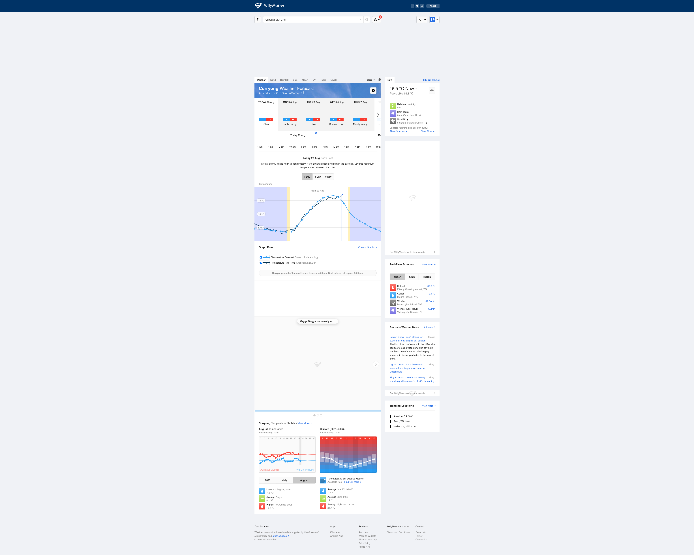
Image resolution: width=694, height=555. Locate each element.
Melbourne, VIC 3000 (404, 426)
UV (314, 79)
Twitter (418, 535)
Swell (334, 79)
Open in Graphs (366, 247)
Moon (305, 79)
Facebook (420, 532)
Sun (295, 79)
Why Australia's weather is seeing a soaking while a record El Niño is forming (412, 379)
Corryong (303, 92)
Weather (261, 79)
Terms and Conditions (398, 532)
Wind (273, 79)
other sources (280, 535)
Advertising (364, 543)
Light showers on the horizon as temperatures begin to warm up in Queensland (412, 368)
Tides (323, 79)
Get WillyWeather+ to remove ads (407, 252)
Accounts (364, 532)
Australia (264, 93)
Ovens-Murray (291, 93)
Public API (364, 546)
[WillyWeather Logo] (271, 6)
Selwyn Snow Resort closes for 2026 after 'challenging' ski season (412, 347)
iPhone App (336, 532)
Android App (336, 535)
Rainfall (284, 79)
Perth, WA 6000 (401, 421)
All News (428, 327)
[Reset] (360, 19)
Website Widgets (367, 535)
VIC (275, 93)
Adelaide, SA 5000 (403, 416)
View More (303, 423)
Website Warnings (368, 539)
